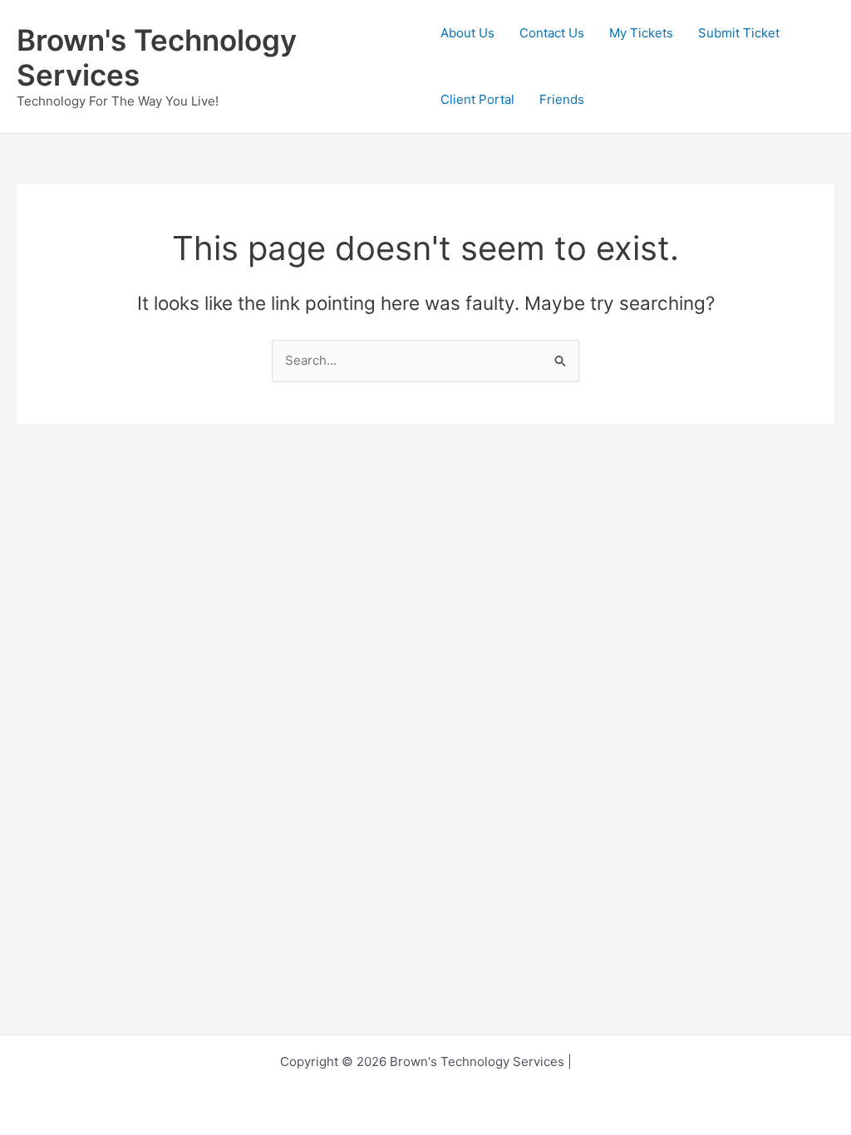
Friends (561, 99)
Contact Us (551, 33)
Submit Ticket (739, 33)
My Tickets (641, 33)
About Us (467, 33)
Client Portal (477, 99)
